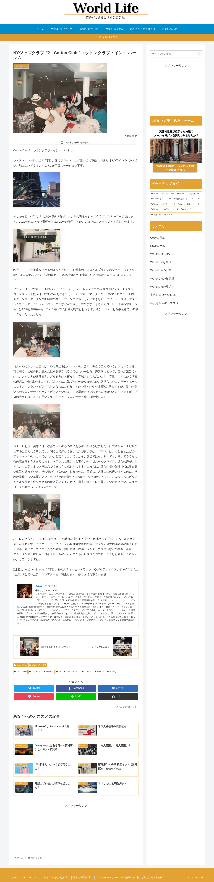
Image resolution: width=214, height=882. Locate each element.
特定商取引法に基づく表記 (134, 877)
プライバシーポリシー (107, 877)
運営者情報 (156, 877)
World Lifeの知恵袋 (162, 278)
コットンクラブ (72, 672)
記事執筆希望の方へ (83, 877)
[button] (199, 54)
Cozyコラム (157, 237)
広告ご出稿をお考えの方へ (57, 877)
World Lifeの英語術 (162, 286)
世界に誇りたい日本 (163, 294)
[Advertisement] (76, 830)
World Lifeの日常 (160, 270)
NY (60, 672)
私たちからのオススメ (164, 303)
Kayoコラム (22, 665)
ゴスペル (88, 672)
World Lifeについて (30, 877)
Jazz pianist (22, 672)
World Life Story (160, 253)
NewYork (50, 672)
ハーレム (100, 672)
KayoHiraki (36, 672)
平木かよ (113, 672)
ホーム (15, 877)
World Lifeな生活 (39, 665)
